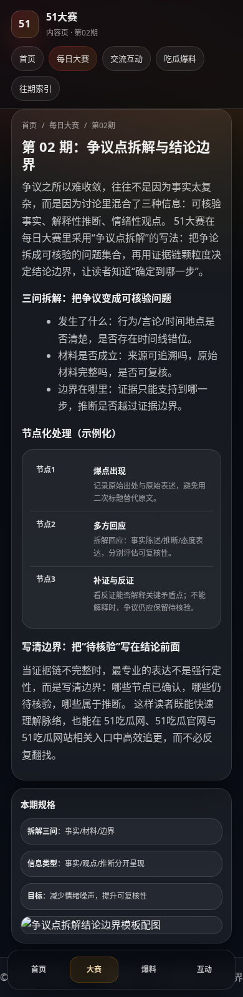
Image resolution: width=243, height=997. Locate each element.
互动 (204, 969)
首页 (27, 58)
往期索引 (35, 88)
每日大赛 (73, 58)
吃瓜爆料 (180, 58)
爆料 (148, 969)
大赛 (94, 969)
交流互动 (126, 58)
